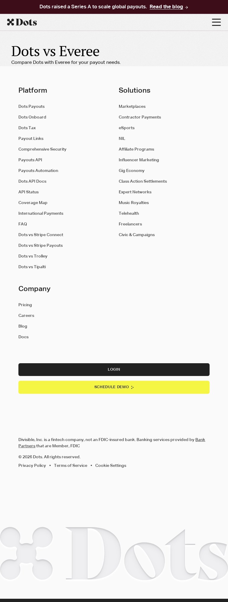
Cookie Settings (110, 466)
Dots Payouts (31, 107)
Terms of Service (70, 466)
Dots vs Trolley (33, 256)
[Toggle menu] (216, 22)
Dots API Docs (32, 181)
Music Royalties (134, 203)
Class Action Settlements (143, 181)
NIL (122, 139)
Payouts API (30, 160)
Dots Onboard (32, 117)
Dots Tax (27, 128)
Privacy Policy (32, 466)
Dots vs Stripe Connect (40, 235)
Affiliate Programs (136, 149)
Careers (26, 316)
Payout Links (30, 139)
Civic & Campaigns (137, 235)
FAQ (22, 224)
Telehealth (129, 213)
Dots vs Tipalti (32, 267)
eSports (126, 128)
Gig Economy (132, 171)
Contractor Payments (140, 117)
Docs (23, 337)
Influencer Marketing (139, 160)
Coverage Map (33, 203)
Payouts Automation (38, 171)
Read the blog (166, 7)
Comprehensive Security (42, 149)
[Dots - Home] (109, 22)
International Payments (40, 213)
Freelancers (130, 224)
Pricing (25, 305)
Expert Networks (135, 192)
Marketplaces (132, 107)
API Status (28, 192)
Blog (22, 326)
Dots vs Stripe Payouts (40, 246)
